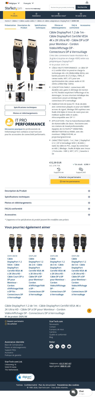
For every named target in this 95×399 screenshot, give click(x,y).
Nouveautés (54, 324)
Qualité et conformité (57, 334)
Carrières (53, 332)
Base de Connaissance (14, 345)
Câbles (14, 21)
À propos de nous (56, 329)
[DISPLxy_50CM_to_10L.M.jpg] (40, 86)
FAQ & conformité (74, 26)
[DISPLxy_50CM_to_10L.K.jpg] (20, 86)
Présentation (10, 25)
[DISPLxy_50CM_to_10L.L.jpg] (30, 86)
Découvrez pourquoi (14, 129)
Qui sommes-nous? (58, 16)
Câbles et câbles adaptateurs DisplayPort (53, 21)
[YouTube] (69, 346)
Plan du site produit (47, 385)
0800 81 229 (65, 366)
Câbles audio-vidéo (27, 21)
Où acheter (12, 324)
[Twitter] (57, 346)
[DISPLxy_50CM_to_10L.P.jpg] (20, 97)
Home (7, 21)
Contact (52, 327)
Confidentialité (30, 385)
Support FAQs (10, 350)
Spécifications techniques (40, 26)
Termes (19, 385)
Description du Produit (24, 26)
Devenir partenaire (15, 321)
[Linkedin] (63, 346)
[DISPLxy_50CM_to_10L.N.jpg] (10, 97)
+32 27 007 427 (65, 363)
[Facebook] (51, 346)
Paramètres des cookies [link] (68, 385)
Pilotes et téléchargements (58, 26)
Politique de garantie (13, 355)
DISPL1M (75, 21)
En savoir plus (81, 16)
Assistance (36, 16)
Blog (51, 337)
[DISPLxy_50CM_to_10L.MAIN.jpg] (10, 86)
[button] (25, 377)
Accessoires (85, 25)
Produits (14, 16)
